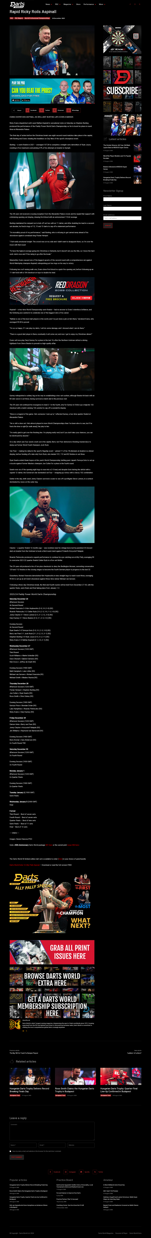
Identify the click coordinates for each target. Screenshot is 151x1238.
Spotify (87, 1172)
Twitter (100, 1172)
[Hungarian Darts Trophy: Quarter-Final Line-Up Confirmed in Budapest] (120, 1076)
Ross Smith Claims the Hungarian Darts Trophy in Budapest (74, 1090)
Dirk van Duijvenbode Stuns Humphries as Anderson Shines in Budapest (28, 1206)
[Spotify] (81, 1172)
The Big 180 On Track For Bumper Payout (24, 1053)
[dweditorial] (15, 1025)
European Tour (15, 1095)
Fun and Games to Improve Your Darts (68, 1193)
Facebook (57, 1172)
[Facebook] (130, 4)
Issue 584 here (73, 845)
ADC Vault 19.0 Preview (110, 1191)
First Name (107, 196)
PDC (11, 18)
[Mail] (23, 1030)
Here (60, 859)
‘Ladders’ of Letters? (134, 1053)
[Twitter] (139, 4)
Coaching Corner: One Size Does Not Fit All (70, 1205)
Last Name (107, 205)
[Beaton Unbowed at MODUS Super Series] (137, 169)
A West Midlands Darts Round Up (114, 1185)
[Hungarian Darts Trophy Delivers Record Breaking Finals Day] (137, 180)
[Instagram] (135, 4)
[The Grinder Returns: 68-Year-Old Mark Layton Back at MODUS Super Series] (137, 148)
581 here (49, 845)
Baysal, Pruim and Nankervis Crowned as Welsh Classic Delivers (120, 1206)
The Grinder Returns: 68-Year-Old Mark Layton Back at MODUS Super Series (116, 146)
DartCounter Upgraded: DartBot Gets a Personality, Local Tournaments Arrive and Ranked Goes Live (74, 1186)
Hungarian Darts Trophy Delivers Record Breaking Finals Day (29, 1090)
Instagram (72, 1172)
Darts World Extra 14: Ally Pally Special (25, 865)
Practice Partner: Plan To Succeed (67, 1199)
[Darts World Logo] (22, 5)
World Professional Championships (37, 18)
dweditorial (26, 1020)
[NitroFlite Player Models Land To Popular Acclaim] (137, 158)
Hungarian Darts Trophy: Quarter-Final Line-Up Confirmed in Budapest (119, 1090)
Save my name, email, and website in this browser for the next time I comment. (36, 1151)
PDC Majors (19, 18)
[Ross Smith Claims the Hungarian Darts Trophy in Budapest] (75, 1076)
